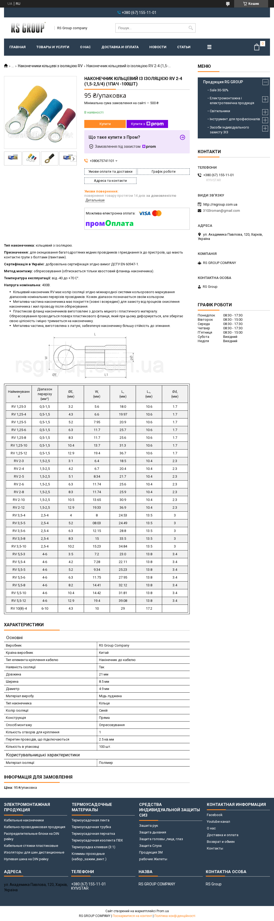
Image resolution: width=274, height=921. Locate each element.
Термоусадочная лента (90, 820)
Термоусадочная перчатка (93, 834)
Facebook (215, 815)
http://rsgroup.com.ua (220, 204)
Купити (105, 124)
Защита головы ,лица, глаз (161, 839)
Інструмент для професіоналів (235, 119)
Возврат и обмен (221, 842)
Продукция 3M (151, 852)
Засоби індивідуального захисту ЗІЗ (229, 129)
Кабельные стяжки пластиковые (31, 846)
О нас (85, 47)
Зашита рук (148, 826)
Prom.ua (163, 911)
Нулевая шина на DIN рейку (26, 859)
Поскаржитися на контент (132, 916)
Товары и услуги (52, 47)
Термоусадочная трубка (91, 827)
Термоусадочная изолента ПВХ (97, 840)
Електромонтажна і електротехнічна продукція (232, 100)
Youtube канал (218, 822)
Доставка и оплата (120, 47)
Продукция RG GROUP (223, 82)
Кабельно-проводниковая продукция (34, 827)
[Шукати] (191, 28)
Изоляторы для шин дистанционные (34, 852)
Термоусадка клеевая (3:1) (93, 847)
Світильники (220, 111)
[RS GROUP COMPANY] (27, 28)
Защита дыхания (152, 832)
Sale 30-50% (219, 90)
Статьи (184, 47)
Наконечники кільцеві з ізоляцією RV (50, 66)
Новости (157, 47)
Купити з (138, 124)
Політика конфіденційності (174, 916)
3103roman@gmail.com (221, 211)
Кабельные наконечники (24, 820)
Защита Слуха (150, 846)
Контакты (215, 848)
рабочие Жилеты (153, 859)
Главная (17, 47)
